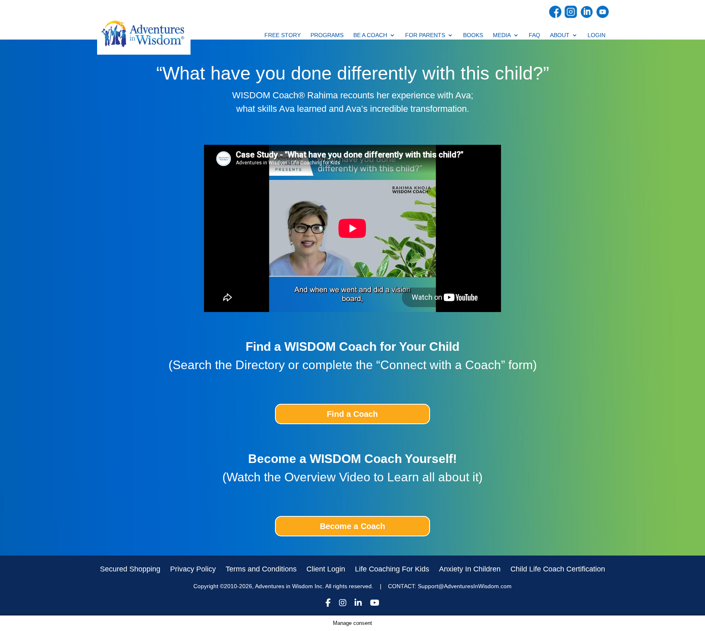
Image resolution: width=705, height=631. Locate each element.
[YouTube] (374, 603)
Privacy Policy (193, 569)
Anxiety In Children (470, 569)
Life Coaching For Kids (392, 569)
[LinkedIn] (358, 603)
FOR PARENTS (425, 35)
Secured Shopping (130, 569)
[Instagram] (342, 603)
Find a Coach (352, 414)
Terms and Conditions (261, 569)
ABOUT (560, 35)
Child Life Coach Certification (557, 569)
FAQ (534, 35)
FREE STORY (282, 35)
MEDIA (502, 35)
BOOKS (473, 35)
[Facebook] (328, 603)
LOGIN (596, 35)
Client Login (325, 569)
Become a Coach (352, 526)
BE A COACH (370, 35)
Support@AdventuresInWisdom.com (465, 586)
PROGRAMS (327, 35)
